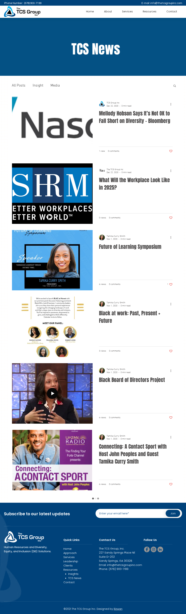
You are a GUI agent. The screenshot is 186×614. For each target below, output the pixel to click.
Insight (38, 85)
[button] (149, 11)
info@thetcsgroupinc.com (166, 3)
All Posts (18, 85)
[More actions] (172, 104)
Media (55, 85)
